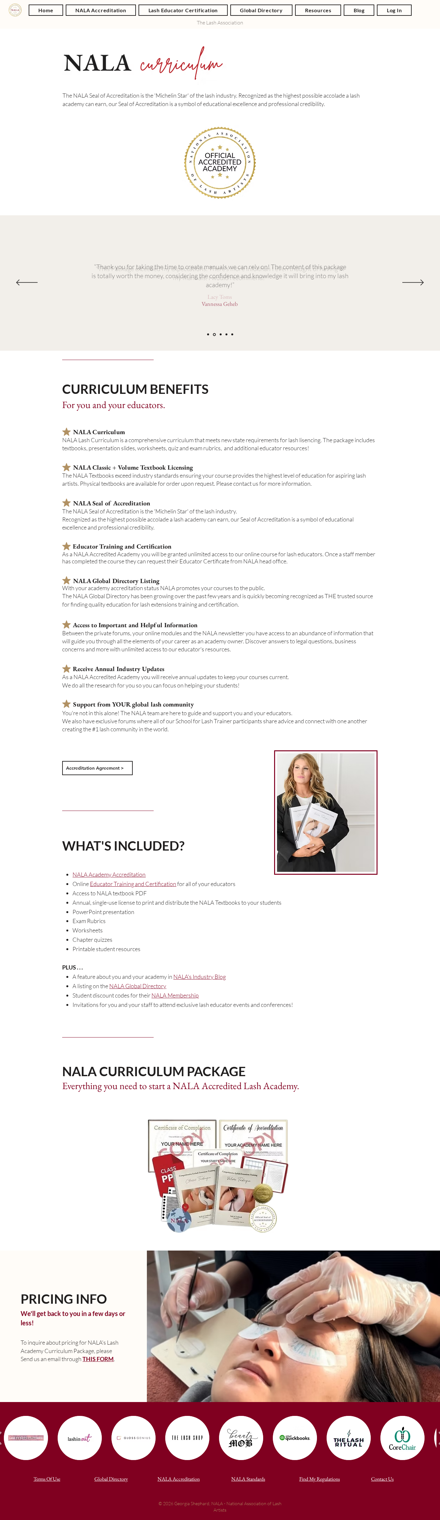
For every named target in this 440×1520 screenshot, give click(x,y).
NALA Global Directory (137, 985)
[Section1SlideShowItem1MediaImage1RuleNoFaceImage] (208, 335)
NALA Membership (175, 995)
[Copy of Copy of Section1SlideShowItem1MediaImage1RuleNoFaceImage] (221, 335)
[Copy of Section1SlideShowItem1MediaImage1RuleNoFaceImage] (214, 334)
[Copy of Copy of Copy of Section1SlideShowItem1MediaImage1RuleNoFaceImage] (226, 335)
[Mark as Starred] (66, 432)
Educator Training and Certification (133, 883)
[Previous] (27, 283)
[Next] (413, 283)
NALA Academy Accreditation (109, 874)
